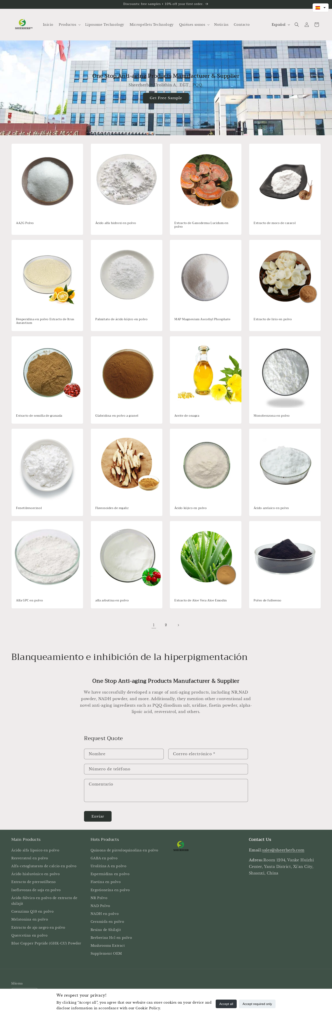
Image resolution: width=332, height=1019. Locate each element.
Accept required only (257, 1004)
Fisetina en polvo (106, 882)
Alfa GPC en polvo (29, 601)
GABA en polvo (104, 858)
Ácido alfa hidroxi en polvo (115, 223)
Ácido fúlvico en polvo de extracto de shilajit (44, 901)
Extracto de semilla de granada (39, 416)
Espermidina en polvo (110, 874)
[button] (69, 24)
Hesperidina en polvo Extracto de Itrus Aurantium (45, 321)
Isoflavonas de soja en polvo (36, 890)
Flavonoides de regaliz (112, 508)
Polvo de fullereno (267, 601)
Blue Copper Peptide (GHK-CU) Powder (46, 943)
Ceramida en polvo (107, 922)
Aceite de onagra (186, 416)
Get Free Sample (166, 98)
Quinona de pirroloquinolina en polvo (125, 850)
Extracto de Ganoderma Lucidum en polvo (201, 225)
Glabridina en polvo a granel (116, 416)
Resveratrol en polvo (29, 858)
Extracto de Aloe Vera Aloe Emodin (200, 601)
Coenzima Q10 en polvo (32, 911)
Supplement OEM (106, 953)
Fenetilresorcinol (29, 508)
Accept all (226, 1004)
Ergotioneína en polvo (110, 890)
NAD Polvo (100, 906)
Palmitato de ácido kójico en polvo (121, 319)
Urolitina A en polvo (108, 866)
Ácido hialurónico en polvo (35, 874)
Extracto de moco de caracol (275, 223)
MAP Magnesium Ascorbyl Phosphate (202, 319)
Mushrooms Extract (108, 946)
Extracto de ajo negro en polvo (38, 928)
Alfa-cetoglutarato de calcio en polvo (43, 866)
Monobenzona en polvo (272, 416)
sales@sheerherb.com (283, 850)
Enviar (97, 816)
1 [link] (154, 625)
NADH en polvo (105, 914)
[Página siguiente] (178, 625)
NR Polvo (99, 898)
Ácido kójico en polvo (190, 508)
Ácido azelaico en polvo (271, 508)
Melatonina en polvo (29, 919)
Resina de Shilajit (106, 930)
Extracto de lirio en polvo (273, 319)
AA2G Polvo (25, 223)
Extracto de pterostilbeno (33, 882)
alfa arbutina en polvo (112, 601)
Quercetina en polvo (29, 935)
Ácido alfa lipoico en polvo (35, 850)
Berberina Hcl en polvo (111, 938)
